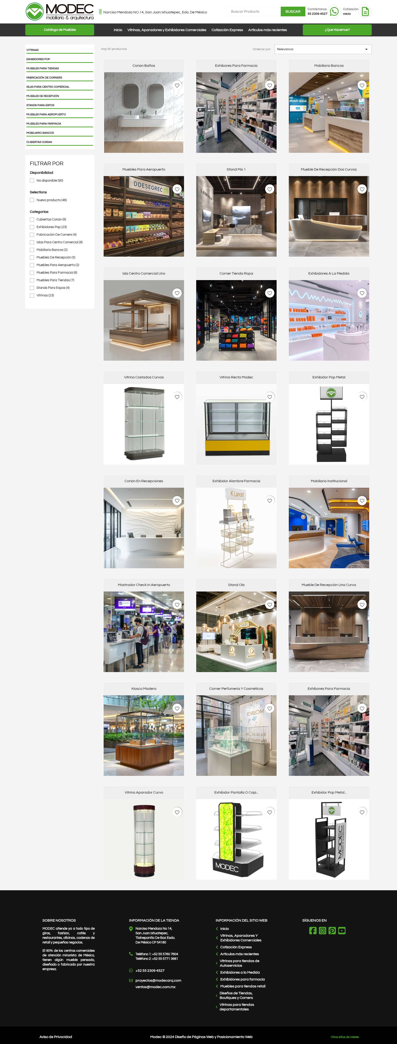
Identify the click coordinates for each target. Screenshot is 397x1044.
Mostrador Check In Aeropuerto (144, 585)
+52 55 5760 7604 (165, 954)
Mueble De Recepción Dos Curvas (329, 169)
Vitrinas (32, 50)
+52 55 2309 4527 (150, 970)
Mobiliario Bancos (40, 132)
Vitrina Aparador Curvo (144, 792)
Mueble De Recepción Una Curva (329, 585)
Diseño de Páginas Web (194, 1037)
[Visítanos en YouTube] (343, 931)
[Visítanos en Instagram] (324, 931)
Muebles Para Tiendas (42, 68)
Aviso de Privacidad (56, 1037)
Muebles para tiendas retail (242, 986)
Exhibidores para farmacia (242, 979)
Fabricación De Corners (44, 77)
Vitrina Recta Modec (236, 377)
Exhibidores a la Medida (240, 972)
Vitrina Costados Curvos (144, 377)
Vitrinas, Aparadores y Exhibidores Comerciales (167, 30)
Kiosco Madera (143, 688)
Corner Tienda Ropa (236, 273)
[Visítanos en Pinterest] (333, 931)
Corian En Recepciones (144, 481)
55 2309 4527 (317, 13)
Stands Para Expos (40, 105)
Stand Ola (236, 585)
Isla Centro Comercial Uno (143, 273)
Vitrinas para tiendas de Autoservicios (239, 963)
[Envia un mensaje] (334, 16)
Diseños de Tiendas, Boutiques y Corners (236, 995)
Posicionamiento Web (235, 1037)
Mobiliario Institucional (329, 481)
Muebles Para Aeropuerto (46, 114)
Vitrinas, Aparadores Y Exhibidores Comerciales (240, 938)
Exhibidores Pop (38, 59)
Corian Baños (144, 65)
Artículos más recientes (267, 30)
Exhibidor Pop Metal (328, 377)
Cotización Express (227, 30)
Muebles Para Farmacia (43, 123)
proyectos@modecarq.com (158, 980)
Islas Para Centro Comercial (47, 86)
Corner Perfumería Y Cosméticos (236, 688)
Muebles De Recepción (42, 96)
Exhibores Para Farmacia (236, 65)
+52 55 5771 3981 (165, 958)
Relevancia (323, 49)
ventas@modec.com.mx (156, 987)
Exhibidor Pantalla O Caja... (236, 792)
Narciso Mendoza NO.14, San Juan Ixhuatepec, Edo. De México (155, 12)
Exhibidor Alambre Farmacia (236, 481)
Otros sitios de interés (345, 1037)
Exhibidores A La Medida (328, 273)
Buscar (293, 11)
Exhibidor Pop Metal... (329, 792)
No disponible (50, 180)
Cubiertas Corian (39, 142)
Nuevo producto (52, 200)
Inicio (118, 30)
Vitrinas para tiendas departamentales (237, 1007)
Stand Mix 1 (236, 169)
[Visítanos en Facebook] (314, 931)
